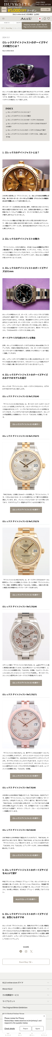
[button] (49, 19)
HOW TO (7, 22)
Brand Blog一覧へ (26, 962)
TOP (2, 28)
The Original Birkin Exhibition (14, 1007)
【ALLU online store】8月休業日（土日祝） (26, 14)
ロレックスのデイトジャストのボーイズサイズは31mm (26, 120)
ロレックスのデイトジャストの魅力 (19, 116)
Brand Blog (9, 28)
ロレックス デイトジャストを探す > (26, 424)
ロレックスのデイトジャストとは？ (19, 112)
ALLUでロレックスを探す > (26, 899)
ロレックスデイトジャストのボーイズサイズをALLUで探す (27, 130)
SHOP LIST (19, 22)
